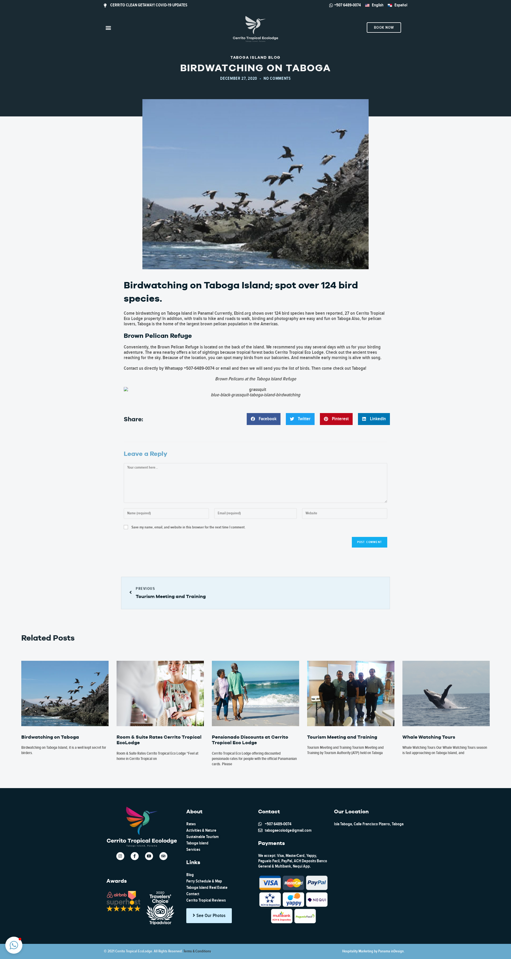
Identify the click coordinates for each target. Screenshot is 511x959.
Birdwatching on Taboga (50, 737)
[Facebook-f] (135, 856)
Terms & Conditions (197, 951)
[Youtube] (149, 856)
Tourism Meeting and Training (342, 737)
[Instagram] (120, 856)
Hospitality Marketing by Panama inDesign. (373, 951)
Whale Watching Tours (428, 737)
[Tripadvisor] (163, 856)
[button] (108, 27)
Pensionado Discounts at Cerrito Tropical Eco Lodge (250, 740)
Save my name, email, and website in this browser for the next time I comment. (188, 527)
